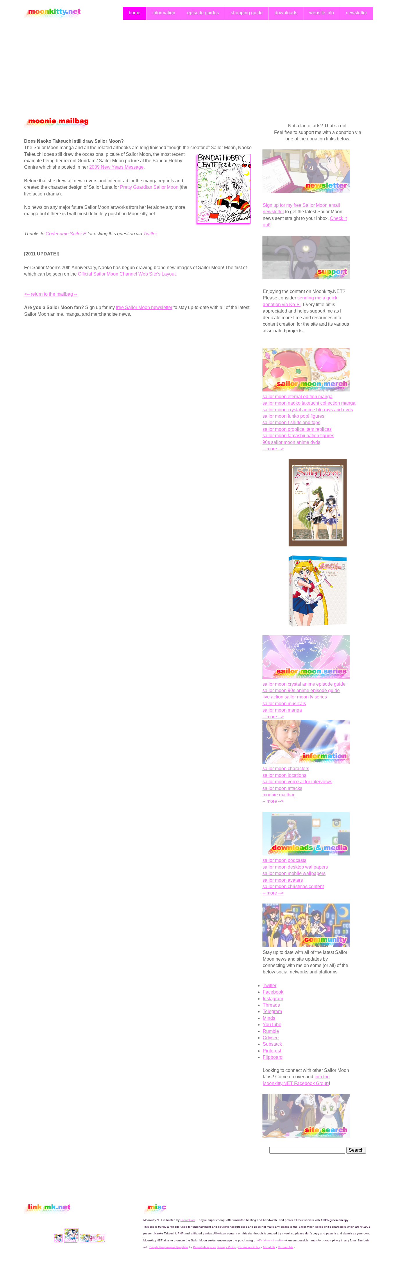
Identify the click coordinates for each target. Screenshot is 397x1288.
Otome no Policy (249, 1247)
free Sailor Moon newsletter (144, 307)
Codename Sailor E (66, 233)
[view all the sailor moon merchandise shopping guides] (306, 389)
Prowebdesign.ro (204, 1247)
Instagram (273, 998)
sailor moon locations (284, 775)
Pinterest (272, 1050)
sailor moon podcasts (284, 860)
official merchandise (270, 1240)
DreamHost (187, 1220)
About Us (269, 1247)
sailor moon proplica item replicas (297, 429)
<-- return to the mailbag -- (50, 294)
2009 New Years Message (116, 167)
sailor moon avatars (282, 880)
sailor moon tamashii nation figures (298, 435)
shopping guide (247, 12)
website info (321, 12)
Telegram (272, 1011)
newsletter (356, 12)
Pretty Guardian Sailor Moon (149, 187)
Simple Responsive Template (168, 1247)
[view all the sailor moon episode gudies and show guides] (306, 677)
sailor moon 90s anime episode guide (301, 690)
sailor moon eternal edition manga (297, 396)
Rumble (271, 1031)
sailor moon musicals (284, 703)
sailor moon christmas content (293, 886)
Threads (271, 1005)
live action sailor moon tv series (294, 696)
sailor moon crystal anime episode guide (304, 684)
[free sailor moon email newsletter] (306, 191)
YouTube (272, 1024)
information (163, 12)
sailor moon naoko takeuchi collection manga (308, 402)
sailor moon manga (282, 709)
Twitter (150, 233)
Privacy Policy (226, 1247)
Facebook (273, 991)
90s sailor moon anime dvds (291, 442)
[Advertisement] (198, 65)
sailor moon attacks (282, 788)
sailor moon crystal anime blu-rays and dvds (307, 409)
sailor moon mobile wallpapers (294, 873)
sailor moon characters (285, 768)
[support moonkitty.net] (306, 277)
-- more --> (273, 448)
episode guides (203, 12)
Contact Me (285, 1247)
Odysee (271, 1037)
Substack (272, 1044)
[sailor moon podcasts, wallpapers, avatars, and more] (306, 853)
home (134, 12)
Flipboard (272, 1057)
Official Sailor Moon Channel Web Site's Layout (127, 273)
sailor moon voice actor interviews (297, 781)
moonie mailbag (279, 794)
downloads (286, 12)
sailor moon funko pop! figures (293, 416)
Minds (269, 1018)
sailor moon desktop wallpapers (295, 866)
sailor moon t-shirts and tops (291, 422)
